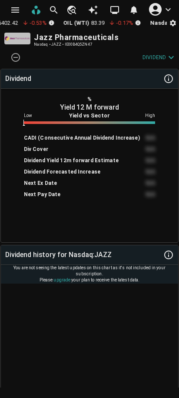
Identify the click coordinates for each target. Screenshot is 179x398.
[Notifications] (134, 10)
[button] (71, 10)
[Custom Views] (114, 10)
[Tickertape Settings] (173, 22)
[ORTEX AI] (93, 10)
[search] (54, 10)
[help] (168, 79)
